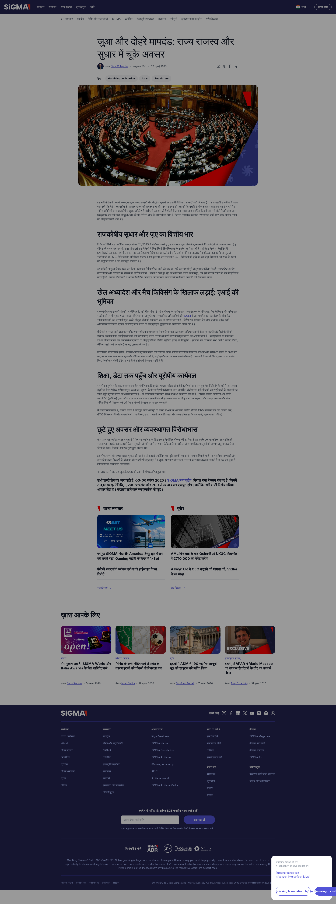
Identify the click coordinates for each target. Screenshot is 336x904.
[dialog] (168, 452)
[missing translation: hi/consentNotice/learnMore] (293, 874)
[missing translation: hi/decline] (293, 891)
